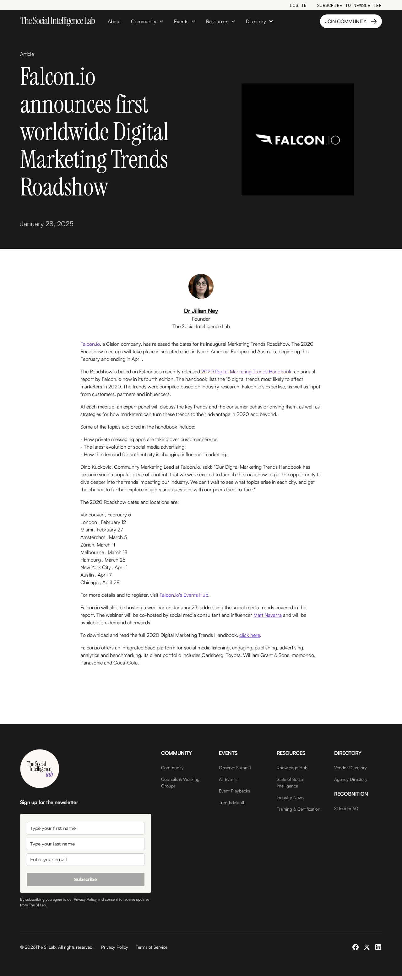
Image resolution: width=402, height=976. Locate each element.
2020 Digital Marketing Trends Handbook (246, 371)
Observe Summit (235, 767)
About (114, 21)
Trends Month (232, 802)
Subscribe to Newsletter (349, 5)
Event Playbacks (234, 790)
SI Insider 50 (346, 808)
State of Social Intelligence (290, 782)
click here (249, 635)
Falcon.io (90, 344)
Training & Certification (298, 809)
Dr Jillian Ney (201, 310)
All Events (228, 779)
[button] (147, 21)
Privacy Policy (85, 899)
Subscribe (85, 879)
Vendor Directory (350, 767)
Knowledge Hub (292, 767)
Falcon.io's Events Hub (184, 595)
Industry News (290, 797)
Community (172, 767)
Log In (298, 5)
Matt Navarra (267, 615)
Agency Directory (350, 779)
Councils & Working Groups (180, 782)
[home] (57, 21)
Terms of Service (151, 947)
